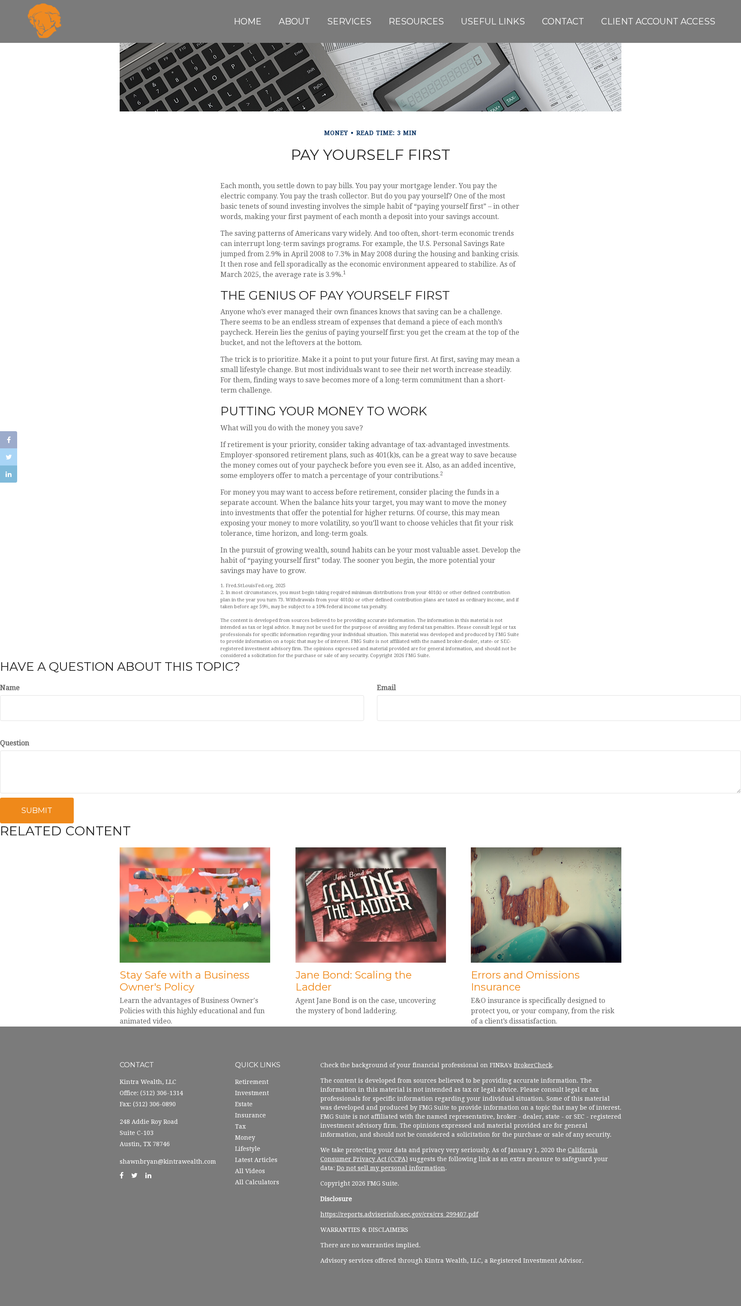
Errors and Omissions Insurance (525, 981)
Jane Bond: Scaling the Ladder (353, 981)
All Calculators (257, 1182)
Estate (244, 1104)
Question (14, 743)
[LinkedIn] (8, 474)
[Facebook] (8, 439)
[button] (294, 21)
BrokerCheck (533, 1065)
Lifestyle (247, 1148)
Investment (252, 1093)
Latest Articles (256, 1159)
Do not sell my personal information (391, 1168)
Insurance (250, 1115)
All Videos (250, 1171)
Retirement (251, 1081)
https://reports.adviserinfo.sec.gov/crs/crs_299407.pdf (399, 1214)
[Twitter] (8, 456)
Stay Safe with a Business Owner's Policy (185, 981)
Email (386, 688)
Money (245, 1137)
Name (10, 688)
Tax (240, 1126)
